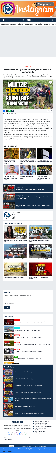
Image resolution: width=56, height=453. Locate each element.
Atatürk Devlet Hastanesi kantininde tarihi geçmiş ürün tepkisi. (31, 323)
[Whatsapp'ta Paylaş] (9, 111)
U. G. (6, 113)
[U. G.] (7, 215)
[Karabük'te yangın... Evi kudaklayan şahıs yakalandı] (40, 269)
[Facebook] (9, 433)
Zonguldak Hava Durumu (41, 423)
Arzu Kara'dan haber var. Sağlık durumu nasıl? (29, 337)
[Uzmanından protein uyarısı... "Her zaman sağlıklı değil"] (15, 232)
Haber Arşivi (38, 433)
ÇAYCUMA (47, 24)
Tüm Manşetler (38, 429)
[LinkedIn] (20, 433)
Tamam (50, 450)
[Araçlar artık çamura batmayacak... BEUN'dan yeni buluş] (40, 251)
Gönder (7, 307)
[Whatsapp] (25, 433)
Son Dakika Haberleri (40, 431)
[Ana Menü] (3, 20)
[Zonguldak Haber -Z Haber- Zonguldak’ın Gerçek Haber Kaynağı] (27, 20)
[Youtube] (22, 433)
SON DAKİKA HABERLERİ (8, 24)
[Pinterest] (14, 433)
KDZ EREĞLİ (38, 24)
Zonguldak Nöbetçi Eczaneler (42, 421)
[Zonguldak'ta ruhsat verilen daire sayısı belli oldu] (15, 251)
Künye (30, 438)
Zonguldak (17, 320)
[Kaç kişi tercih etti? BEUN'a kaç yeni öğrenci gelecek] (40, 232)
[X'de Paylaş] (7, 111)
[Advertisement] (28, 45)
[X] (12, 433)
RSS (12, 446)
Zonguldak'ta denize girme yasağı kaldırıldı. (14, 277)
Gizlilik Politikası (8, 439)
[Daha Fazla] (12, 111)
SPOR (16, 356)
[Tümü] (51, 316)
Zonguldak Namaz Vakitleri (41, 425)
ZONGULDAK (29, 24)
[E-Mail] (13, 217)
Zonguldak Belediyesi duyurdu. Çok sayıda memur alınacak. (33, 344)
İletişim (6, 438)
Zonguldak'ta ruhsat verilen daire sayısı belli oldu (15, 258)
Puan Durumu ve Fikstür (41, 428)
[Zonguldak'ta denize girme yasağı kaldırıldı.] (15, 269)
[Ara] (52, 20)
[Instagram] (17, 433)
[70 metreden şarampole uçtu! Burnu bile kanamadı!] (28, 94)
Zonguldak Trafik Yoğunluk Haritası (43, 426)
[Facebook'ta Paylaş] (4, 111)
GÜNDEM (20, 24)
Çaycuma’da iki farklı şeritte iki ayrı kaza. (27, 330)
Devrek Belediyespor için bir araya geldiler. (28, 358)
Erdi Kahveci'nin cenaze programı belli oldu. (28, 351)
